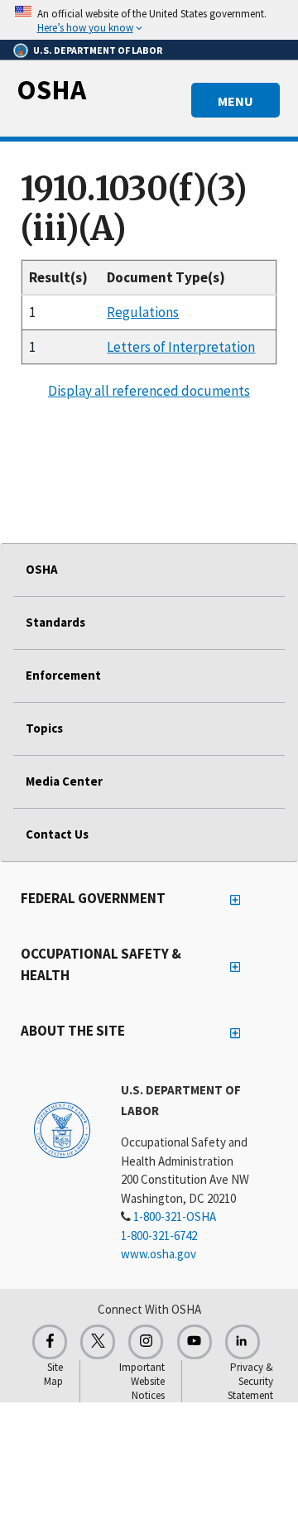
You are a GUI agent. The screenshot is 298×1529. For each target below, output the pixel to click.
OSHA (51, 89)
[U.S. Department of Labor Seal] (62, 1129)
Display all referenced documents (149, 391)
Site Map (53, 1374)
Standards (55, 622)
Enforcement (63, 675)
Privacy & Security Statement (250, 1381)
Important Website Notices (142, 1381)
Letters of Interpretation (181, 347)
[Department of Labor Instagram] (145, 1342)
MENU (235, 101)
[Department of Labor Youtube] (194, 1342)
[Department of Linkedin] (242, 1342)
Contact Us (57, 834)
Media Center (64, 781)
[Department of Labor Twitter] (97, 1342)
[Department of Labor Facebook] (49, 1342)
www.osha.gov (158, 1254)
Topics (44, 728)
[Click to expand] (149, 20)
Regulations (143, 312)
